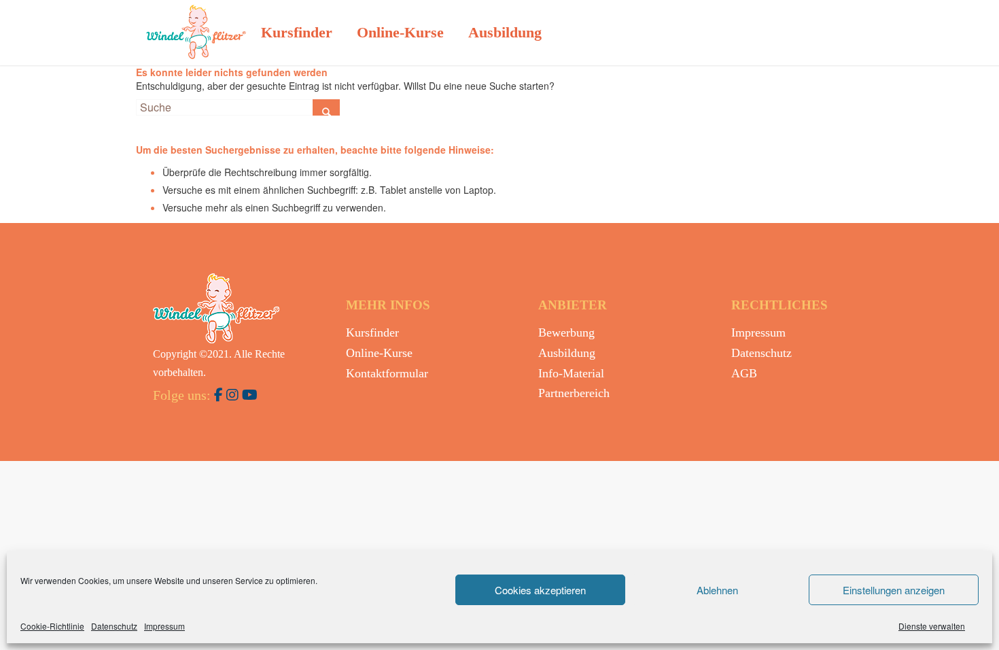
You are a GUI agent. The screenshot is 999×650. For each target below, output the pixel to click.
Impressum (164, 626)
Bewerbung (566, 332)
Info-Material (571, 373)
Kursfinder (372, 332)
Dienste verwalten (931, 626)
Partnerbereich (574, 393)
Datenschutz (114, 626)
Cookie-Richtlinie (52, 626)
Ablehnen (717, 590)
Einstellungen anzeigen (894, 590)
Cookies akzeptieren (540, 590)
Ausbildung (566, 353)
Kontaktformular (387, 373)
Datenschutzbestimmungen (445, 487)
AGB (744, 373)
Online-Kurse (379, 353)
